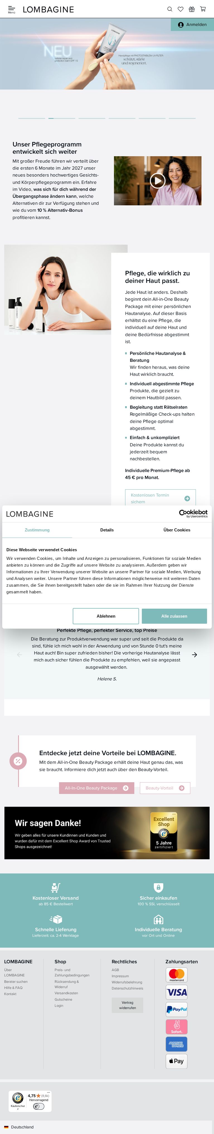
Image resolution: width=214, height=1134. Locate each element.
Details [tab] (107, 529)
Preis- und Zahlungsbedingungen (72, 972)
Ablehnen (106, 616)
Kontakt (10, 993)
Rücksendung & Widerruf (67, 984)
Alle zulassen (174, 616)
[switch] (38, 1106)
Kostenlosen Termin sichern (150, 498)
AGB (115, 969)
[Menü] (48, 1093)
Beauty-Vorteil (159, 788)
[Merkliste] (180, 9)
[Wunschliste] (191, 9)
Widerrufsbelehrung (127, 982)
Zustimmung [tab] (37, 529)
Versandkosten (66, 993)
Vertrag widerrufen (127, 1005)
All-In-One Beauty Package (91, 788)
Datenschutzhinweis (127, 988)
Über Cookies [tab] (177, 529)
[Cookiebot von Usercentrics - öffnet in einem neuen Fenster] (183, 513)
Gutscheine (63, 999)
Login (59, 1005)
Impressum (120, 976)
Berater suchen (16, 981)
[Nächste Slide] (194, 655)
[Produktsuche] (169, 9)
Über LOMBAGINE (14, 972)
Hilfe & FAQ (13, 987)
